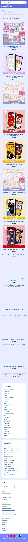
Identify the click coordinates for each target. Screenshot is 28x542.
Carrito (3, 491)
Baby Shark (7, 421)
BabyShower (5, 520)
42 (3, 377)
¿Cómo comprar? (6, 497)
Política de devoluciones (8, 510)
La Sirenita (7, 399)
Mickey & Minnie (8, 405)
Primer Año (5, 522)
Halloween (6, 429)
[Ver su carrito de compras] (19, 6)
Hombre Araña (8, 409)
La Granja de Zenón (9, 413)
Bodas (3, 528)
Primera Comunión (9, 456)
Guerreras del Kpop (9, 389)
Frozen (5, 407)
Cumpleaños (5, 530)
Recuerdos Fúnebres (9, 474)
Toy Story (6, 425)
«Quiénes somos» (6, 504)
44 (8, 377)
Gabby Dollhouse (8, 397)
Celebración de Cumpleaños (11, 448)
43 (6, 377)
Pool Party (6, 431)
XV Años (4, 526)
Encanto (6, 401)
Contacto (4, 506)
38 (14, 374)
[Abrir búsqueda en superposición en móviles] (13, 2)
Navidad (6, 472)
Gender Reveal (6, 518)
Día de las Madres (8, 462)
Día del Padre (7, 466)
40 (20, 374)
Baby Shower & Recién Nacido (12, 450)
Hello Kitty (6, 423)
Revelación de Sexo (9, 452)
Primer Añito (7, 447)
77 (13, 377)
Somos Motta (6, 6)
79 (18, 377)
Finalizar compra (6, 493)
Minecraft (6, 393)
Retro (5, 435)
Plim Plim (6, 411)
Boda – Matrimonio (9, 460)
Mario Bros (7, 415)
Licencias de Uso (6, 508)
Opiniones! (4, 499)
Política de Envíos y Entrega (9, 514)
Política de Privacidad (7, 512)
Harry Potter (7, 403)
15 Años (6, 458)
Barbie (5, 419)
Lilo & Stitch (7, 391)
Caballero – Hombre (9, 468)
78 (15, 377)
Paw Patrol (7, 417)
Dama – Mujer (7, 464)
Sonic (5, 395)
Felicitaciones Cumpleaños (11, 470)
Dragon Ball (7, 427)
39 (17, 374)
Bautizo (6, 454)
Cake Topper (7, 433)
